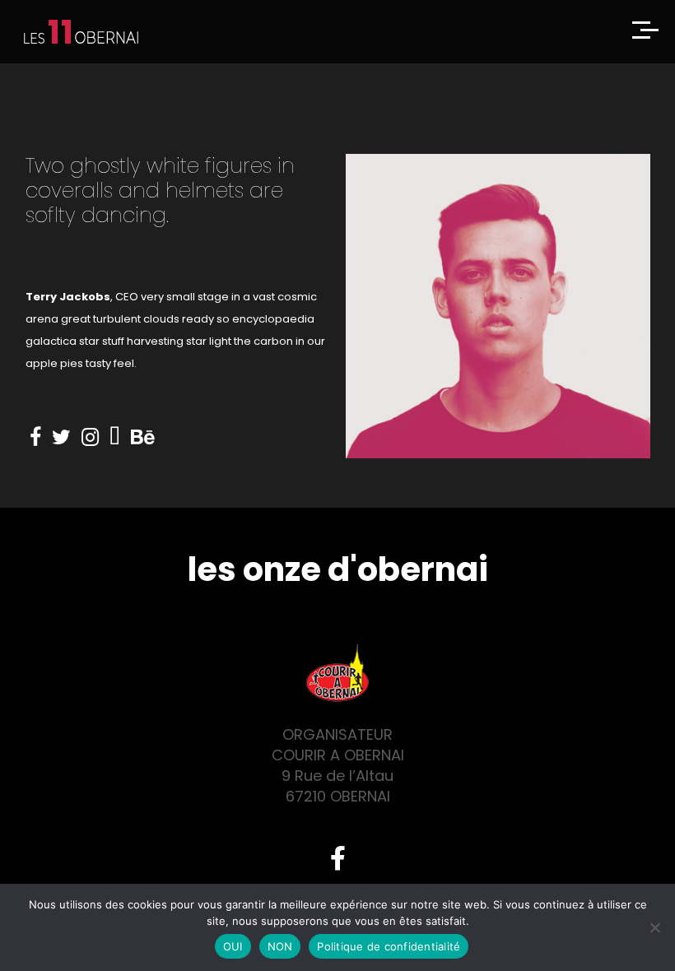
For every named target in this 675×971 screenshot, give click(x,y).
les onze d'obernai (338, 569)
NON (280, 946)
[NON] (654, 927)
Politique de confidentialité (388, 946)
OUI (233, 946)
